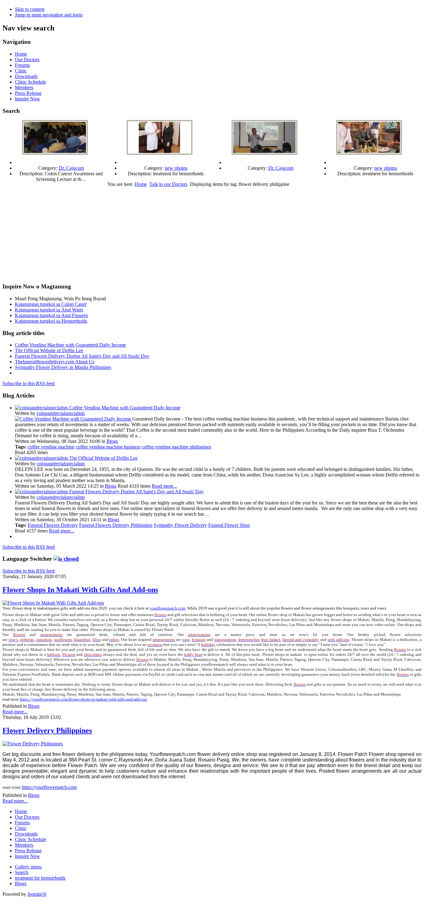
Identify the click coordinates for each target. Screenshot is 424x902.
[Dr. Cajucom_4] (55, 153)
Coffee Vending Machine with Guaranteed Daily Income (70, 344)
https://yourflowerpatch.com (49, 787)
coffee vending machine (51, 446)
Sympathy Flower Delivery (180, 525)
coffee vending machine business (108, 446)
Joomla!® (37, 894)
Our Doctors (27, 59)
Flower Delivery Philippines (47, 730)
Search (21, 872)
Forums (22, 65)
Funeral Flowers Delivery (53, 525)
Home (21, 54)
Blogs (112, 441)
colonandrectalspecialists (61, 413)
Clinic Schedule (30, 82)
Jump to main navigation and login (49, 14)
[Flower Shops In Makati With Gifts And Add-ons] (53, 602)
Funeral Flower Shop (229, 525)
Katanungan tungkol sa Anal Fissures (51, 315)
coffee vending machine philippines (176, 446)
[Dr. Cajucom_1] (264, 153)
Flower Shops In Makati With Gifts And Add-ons (80, 590)
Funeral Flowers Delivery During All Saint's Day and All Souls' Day (82, 356)
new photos (176, 168)
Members (24, 87)
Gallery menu (28, 866)
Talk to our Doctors (168, 184)
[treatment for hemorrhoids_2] (159, 153)
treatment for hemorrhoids (40, 878)
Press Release (28, 93)
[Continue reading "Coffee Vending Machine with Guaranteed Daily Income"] (73, 418)
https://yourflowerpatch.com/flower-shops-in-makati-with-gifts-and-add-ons (83, 699)
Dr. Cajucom (71, 168)
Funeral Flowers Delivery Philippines (115, 525)
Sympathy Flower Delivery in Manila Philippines (63, 367)
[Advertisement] (212, 233)
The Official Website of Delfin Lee (49, 350)
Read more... (164, 486)
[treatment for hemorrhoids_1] (369, 153)
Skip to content (29, 9)
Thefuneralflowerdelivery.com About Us (54, 361)
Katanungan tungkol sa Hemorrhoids (51, 321)
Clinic (21, 70)
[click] (66, 558)
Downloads (26, 76)
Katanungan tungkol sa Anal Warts (49, 309)
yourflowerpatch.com (167, 608)
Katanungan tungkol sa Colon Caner (51, 304)
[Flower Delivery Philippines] (32, 743)
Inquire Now (27, 98)
